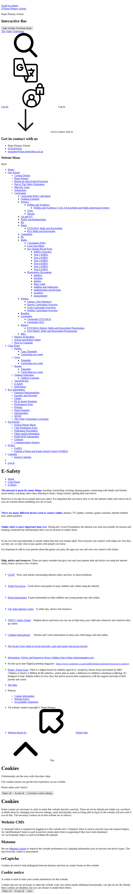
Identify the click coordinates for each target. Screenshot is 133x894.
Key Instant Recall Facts (39, 248)
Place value (39, 284)
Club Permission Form (25, 427)
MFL (23, 333)
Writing (24, 298)
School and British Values (27, 339)
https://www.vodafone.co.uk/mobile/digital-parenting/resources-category (92, 663)
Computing (26, 234)
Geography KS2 (35, 322)
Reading (25, 313)
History (24, 325)
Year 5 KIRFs (41, 266)
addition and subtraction (46, 287)
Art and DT (27, 216)
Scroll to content (9, 5)
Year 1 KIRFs (41, 254)
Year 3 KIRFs (41, 260)
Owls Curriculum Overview (41, 307)
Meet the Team (22, 187)
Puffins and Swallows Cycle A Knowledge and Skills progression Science (71, 207)
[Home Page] (13, 8)
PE (22, 237)
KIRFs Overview (43, 251)
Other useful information (26, 433)
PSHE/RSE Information (26, 436)
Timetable (26, 360)
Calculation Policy (36, 243)
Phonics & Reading (24, 336)
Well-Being (20, 386)
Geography (26, 316)
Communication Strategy (27, 442)
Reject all (7, 793)
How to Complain (23, 342)
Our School (14, 172)
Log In (4, 106)
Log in (11, 463)
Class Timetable (29, 351)
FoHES (18, 448)
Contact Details (22, 175)
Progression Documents (39, 272)
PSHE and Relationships (33, 219)
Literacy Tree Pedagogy (39, 301)
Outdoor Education (24, 375)
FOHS (11, 445)
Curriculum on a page (32, 354)
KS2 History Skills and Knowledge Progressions (52, 331)
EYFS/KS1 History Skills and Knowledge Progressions (55, 328)
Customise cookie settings (39, 793)
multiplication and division (47, 289)
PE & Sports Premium (25, 401)
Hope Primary (21, 178)
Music (24, 225)
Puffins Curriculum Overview (42, 310)
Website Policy (22, 699)
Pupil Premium (22, 410)
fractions (38, 278)
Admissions (20, 190)
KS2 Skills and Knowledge (41, 231)
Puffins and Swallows (38, 204)
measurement (40, 295)
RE (22, 222)
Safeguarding (21, 413)
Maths (24, 240)
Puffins (18, 348)
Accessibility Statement (26, 702)
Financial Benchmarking (26, 392)
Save (29, 891)
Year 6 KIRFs (41, 269)
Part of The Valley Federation (29, 184)
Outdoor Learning (30, 199)
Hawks (31, 213)
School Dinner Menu (25, 424)
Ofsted (17, 398)
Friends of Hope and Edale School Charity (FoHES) (41, 451)
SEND (17, 416)
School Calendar (22, 457)
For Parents (13, 422)
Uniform (18, 439)
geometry (38, 292)
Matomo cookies (17, 848)
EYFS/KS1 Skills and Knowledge (44, 228)
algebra (37, 281)
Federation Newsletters (26, 430)
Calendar (12, 454)
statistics (38, 275)
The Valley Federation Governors (31, 419)
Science (25, 201)
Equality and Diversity (25, 395)
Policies (18, 407)
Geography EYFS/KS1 (39, 319)
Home (11, 169)
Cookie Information (24, 696)
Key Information (16, 389)
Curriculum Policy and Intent (35, 196)
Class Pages (14, 345)
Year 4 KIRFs (41, 263)
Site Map (12, 685)
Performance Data (23, 404)
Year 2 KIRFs (41, 257)
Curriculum (20, 193)
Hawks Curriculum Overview (42, 304)
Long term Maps (35, 245)
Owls (30, 210)
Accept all (19, 793)
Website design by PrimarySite (48, 732)
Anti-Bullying (21, 380)
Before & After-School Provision (31, 181)
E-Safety (18, 383)
